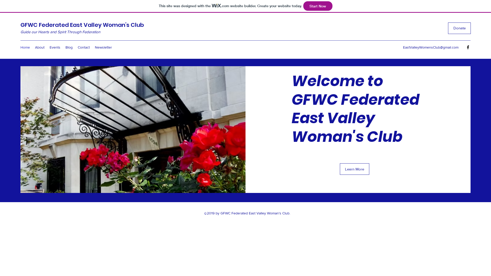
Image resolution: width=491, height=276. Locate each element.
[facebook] (468, 47)
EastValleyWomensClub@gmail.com (431, 47)
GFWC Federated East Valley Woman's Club (82, 25)
